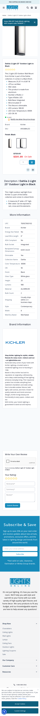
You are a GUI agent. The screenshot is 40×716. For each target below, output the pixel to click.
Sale (4, 654)
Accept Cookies (20, 704)
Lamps (5, 639)
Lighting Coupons (9, 651)
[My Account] (31, 7)
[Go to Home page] (12, 7)
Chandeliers (7, 628)
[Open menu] (3, 7)
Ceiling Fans (7, 643)
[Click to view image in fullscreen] (20, 38)
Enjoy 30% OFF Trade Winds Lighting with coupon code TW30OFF (16, 22)
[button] (20, 623)
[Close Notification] (34, 22)
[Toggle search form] (27, 7)
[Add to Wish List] (28, 170)
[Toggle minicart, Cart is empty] (36, 7)
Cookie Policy (21, 699)
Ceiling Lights (7, 632)
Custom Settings (20, 711)
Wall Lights (6, 636)
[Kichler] (20, 342)
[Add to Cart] (32, 162)
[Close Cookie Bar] (38, 690)
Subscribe (20, 554)
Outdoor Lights (8, 647)
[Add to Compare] (33, 170)
